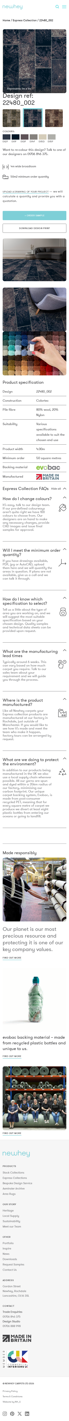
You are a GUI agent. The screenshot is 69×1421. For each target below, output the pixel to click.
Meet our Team (12, 1226)
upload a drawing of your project (26, 191)
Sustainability (11, 1221)
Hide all (56, 488)
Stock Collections (13, 1172)
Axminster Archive (14, 1188)
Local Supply (11, 1216)
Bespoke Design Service (17, 1183)
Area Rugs (9, 1194)
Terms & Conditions (12, 1396)
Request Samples (13, 1264)
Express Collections (15, 1178)
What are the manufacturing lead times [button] (30, 653)
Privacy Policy (10, 1391)
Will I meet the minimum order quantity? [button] (32, 552)
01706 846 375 (12, 1316)
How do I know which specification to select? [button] (25, 601)
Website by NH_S (12, 1401)
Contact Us (10, 1269)
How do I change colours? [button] (27, 499)
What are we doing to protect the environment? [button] (31, 762)
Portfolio (8, 1243)
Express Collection (25, 20)
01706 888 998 (12, 1326)
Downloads (10, 1259)
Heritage (8, 1210)
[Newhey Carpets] (12, 6)
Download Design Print (34, 228)
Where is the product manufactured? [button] (23, 702)
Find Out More (12, 957)
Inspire (7, 1248)
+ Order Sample (35, 215)
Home (6, 20)
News (6, 1253)
